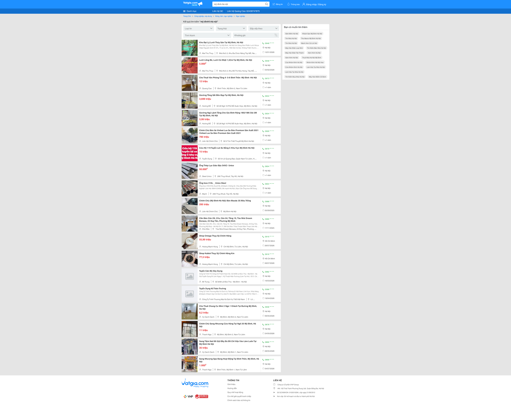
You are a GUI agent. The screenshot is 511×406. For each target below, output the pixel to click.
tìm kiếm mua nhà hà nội (295, 77)
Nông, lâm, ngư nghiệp (223, 16)
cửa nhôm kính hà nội (293, 67)
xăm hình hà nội (314, 53)
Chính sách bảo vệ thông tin (238, 400)
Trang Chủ (187, 16)
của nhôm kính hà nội (293, 62)
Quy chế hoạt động (235, 392)
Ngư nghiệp (240, 16)
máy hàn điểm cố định (317, 77)
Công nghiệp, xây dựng (203, 16)
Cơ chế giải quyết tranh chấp (239, 396)
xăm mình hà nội (291, 33)
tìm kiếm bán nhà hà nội (316, 48)
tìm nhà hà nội (291, 38)
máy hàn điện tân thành (294, 53)
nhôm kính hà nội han (315, 62)
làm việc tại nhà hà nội (316, 67)
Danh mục (191, 10)
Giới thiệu (231, 384)
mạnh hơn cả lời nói (309, 43)
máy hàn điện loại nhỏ (294, 48)
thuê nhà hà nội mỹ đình (311, 57)
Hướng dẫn (232, 388)
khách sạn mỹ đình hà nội (312, 33)
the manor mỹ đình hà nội (311, 38)
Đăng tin (279, 4)
